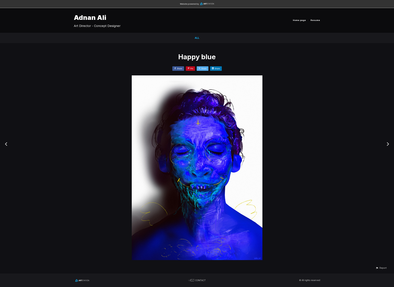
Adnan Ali (90, 17)
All (197, 37)
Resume (315, 20)
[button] (381, 268)
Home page (299, 20)
